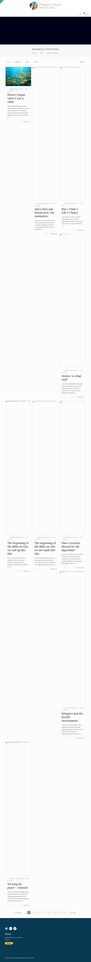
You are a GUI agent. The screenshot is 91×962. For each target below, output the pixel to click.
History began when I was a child (16, 98)
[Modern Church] (45, 6)
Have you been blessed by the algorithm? (71, 546)
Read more (26, 121)
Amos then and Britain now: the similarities (44, 212)
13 (65, 912)
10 (55, 912)
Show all (82, 62)
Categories (17, 62)
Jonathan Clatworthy (52, 53)
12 (62, 912)
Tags (27, 62)
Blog (41, 53)
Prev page (18, 912)
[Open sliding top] (2, 2)
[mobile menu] (1, 14)
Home (34, 53)
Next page (73, 912)
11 (58, 912)
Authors (35, 62)
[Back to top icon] (82, 958)
